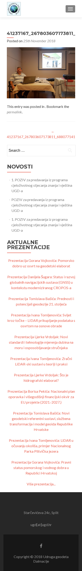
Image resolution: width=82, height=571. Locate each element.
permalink (14, 112)
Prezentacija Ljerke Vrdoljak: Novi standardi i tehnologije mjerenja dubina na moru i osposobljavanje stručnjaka (41, 342)
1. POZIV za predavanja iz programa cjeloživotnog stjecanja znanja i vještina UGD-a (41, 185)
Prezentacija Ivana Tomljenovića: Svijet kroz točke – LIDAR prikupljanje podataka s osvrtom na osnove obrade (41, 320)
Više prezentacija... (41, 484)
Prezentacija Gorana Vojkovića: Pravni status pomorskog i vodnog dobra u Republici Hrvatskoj (41, 467)
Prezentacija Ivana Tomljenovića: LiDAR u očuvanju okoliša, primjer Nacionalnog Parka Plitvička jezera (41, 445)
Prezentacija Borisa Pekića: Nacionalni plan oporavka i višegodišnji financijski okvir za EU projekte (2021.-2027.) (41, 396)
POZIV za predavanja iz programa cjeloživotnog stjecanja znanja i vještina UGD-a (41, 205)
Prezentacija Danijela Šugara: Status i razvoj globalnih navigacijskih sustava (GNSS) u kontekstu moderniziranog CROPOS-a (41, 282)
